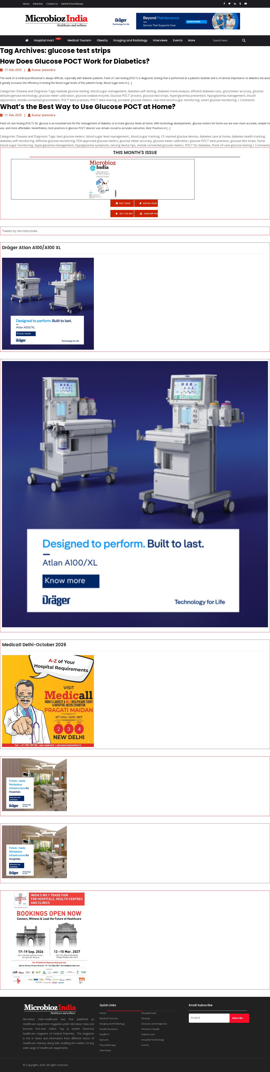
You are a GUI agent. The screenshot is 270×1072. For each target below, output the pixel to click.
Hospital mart (44, 40)
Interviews (160, 40)
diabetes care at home (215, 136)
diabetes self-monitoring (17, 141)
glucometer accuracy (237, 91)
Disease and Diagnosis (32, 91)
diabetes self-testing (142, 91)
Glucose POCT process (125, 96)
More (191, 40)
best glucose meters (70, 136)
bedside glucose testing (73, 91)
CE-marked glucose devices (179, 136)
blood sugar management (108, 91)
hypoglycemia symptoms (92, 145)
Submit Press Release (72, 3)
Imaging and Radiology (130, 40)
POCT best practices (75, 100)
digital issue (150, 203)
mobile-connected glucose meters (160, 145)
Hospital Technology (152, 1039)
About (26, 3)
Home (103, 1013)
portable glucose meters (135, 100)
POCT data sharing (103, 100)
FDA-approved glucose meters (97, 141)
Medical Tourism (79, 40)
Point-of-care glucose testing (232, 145)
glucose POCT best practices (209, 141)
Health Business (109, 1029)
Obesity (102, 40)
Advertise (38, 3)
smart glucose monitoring (219, 100)
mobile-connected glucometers (38, 100)
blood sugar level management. (107, 136)
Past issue (125, 203)
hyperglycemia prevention (188, 96)
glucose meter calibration (56, 96)
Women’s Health (150, 1029)
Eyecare (104, 1039)
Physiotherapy (108, 1045)
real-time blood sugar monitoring (176, 100)
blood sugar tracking (145, 136)
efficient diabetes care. (206, 91)
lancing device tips (123, 145)
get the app (126, 213)
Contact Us (52, 3)
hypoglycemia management (226, 96)
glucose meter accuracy (136, 141)
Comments (247, 100)
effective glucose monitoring (55, 141)
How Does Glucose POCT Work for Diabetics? (75, 61)
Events (178, 40)
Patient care (148, 1034)
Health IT (104, 1034)
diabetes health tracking (248, 136)
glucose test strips (155, 96)
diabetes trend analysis (173, 91)
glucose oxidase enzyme (92, 96)
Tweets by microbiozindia (19, 231)
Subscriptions (150, 213)
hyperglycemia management (54, 145)
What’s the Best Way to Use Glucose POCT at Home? (88, 106)
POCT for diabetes (197, 145)
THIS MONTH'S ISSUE (135, 152)
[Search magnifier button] (244, 40)
